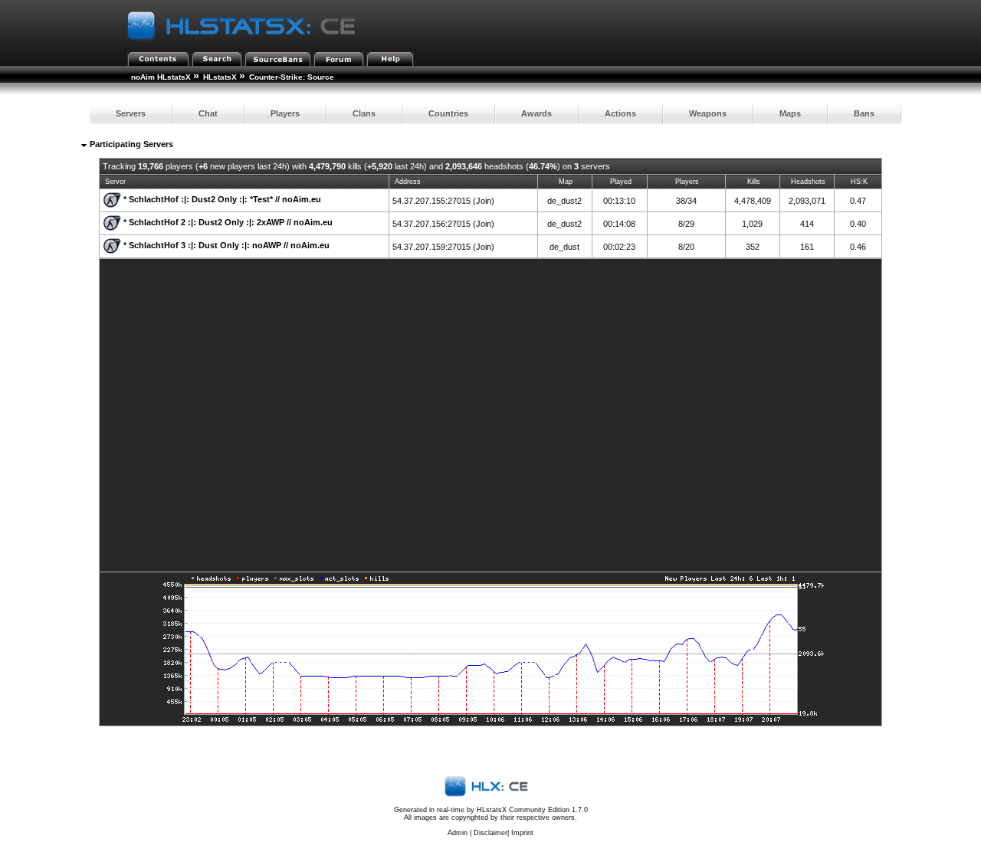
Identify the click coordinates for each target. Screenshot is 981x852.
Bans (864, 113)
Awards (536, 113)
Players (285, 113)
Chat (208, 113)
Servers (131, 113)
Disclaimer (490, 833)
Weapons (708, 113)
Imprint (522, 833)
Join (483, 200)
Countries (448, 113)
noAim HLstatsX (161, 77)
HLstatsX (220, 77)
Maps (790, 113)
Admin (458, 833)
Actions (620, 113)
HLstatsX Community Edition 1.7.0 (532, 810)
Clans (364, 113)
